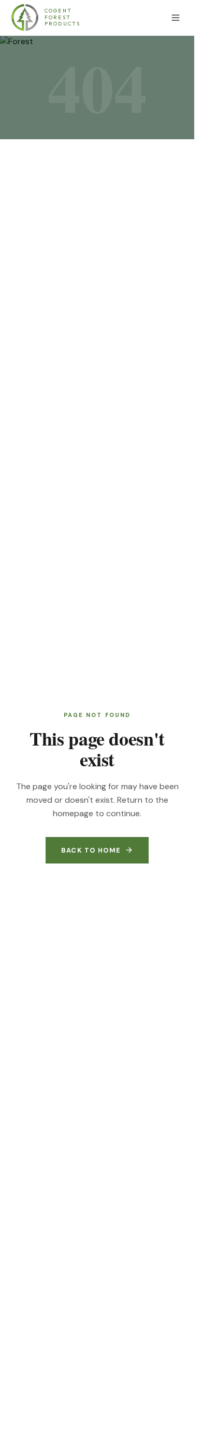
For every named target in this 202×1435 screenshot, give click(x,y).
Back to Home (91, 850)
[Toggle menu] (175, 17)
